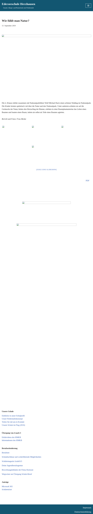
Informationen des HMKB (12, 440)
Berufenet (5, 453)
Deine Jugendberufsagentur (12, 465)
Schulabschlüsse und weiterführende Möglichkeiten (21, 457)
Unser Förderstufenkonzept (12, 419)
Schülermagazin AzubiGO (12, 461)
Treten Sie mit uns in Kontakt (13, 422)
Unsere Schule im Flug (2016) (13, 425)
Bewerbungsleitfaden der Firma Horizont (17, 470)
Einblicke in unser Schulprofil (13, 416)
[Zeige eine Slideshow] (46, 169)
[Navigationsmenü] (88, 6)
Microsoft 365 (7, 486)
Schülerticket (7, 489)
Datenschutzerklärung (82, 512)
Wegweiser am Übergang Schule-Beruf (17, 474)
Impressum (87, 508)
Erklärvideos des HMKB (11, 437)
